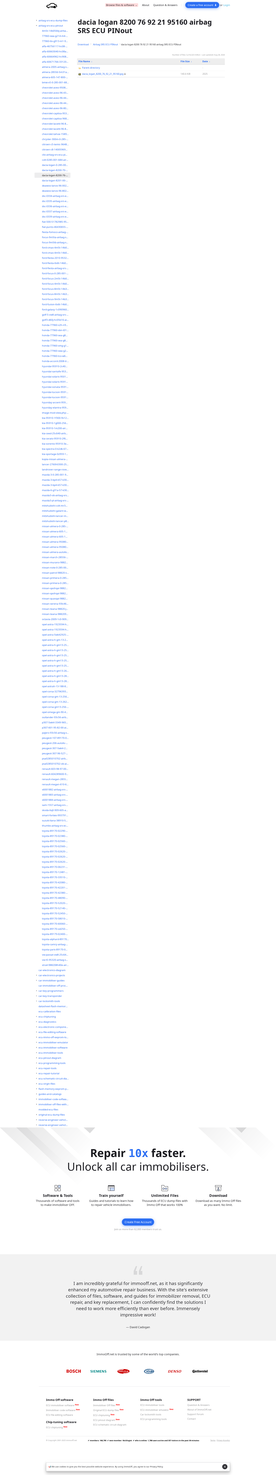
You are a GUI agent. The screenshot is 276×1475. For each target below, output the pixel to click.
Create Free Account (138, 1222)
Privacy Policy (156, 1466)
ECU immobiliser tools (152, 1405)
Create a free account (200, 5)
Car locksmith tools (150, 1414)
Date (205, 61)
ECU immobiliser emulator (154, 1409)
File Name (84, 61)
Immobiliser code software (60, 1410)
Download (83, 44)
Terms (212, 1440)
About (145, 5)
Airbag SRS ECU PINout (105, 44)
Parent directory (91, 67)
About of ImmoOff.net (199, 1409)
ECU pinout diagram (104, 1420)
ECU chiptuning (54, 1427)
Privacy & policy (223, 1440)
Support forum (195, 1414)
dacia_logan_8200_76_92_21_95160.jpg (102, 73)
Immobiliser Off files (104, 1405)
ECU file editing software (59, 1415)
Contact (191, 1418)
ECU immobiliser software (60, 1405)
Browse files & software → (121, 5)
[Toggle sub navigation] (36, 20)
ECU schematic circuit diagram (109, 1424)
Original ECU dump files (106, 1410)
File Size (185, 61)
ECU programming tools (153, 1419)
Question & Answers (165, 5)
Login (226, 5)
